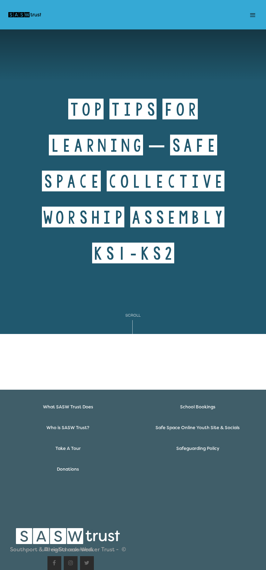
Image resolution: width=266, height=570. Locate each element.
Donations (68, 469)
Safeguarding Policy (197, 448)
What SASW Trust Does (68, 407)
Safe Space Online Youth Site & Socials (198, 428)
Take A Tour (68, 448)
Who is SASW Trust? (67, 428)
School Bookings (197, 407)
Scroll (133, 315)
